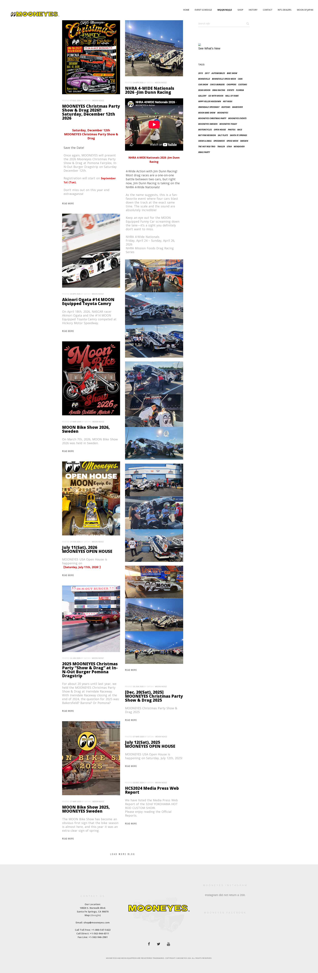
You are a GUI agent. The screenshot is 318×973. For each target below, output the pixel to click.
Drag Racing (218, 90)
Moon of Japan (305, 9)
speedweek (219, 140)
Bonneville (204, 78)
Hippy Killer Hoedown (209, 101)
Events (230, 90)
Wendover (239, 146)
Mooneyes (222, 112)
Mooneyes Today (228, 124)
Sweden (244, 140)
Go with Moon (215, 95)
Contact (267, 9)
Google (95, 915)
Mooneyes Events (237, 118)
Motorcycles (205, 129)
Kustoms (225, 107)
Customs (242, 84)
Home (186, 9)
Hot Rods (227, 101)
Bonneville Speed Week (224, 78)
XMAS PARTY (204, 152)
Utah (229, 146)
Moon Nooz (98, 101)
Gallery (202, 95)
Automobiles (218, 73)
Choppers (231, 84)
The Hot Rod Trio (206, 146)
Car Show (203, 84)
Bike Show (232, 73)
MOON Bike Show (206, 112)
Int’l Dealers (285, 9)
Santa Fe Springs (238, 135)
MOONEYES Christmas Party (212, 118)
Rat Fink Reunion (207, 135)
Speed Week (232, 140)
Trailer (221, 146)
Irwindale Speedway (208, 107)
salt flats (223, 135)
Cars (240, 78)
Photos (231, 129)
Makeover (237, 107)
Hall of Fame (232, 95)
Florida (240, 90)
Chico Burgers (217, 84)
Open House (220, 129)
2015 (200, 73)
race (239, 129)
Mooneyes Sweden (207, 124)
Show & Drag (205, 140)
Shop (240, 9)
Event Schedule (203, 9)
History (253, 9)
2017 (207, 73)
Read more (68, 203)
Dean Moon (204, 90)
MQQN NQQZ (224, 9)
